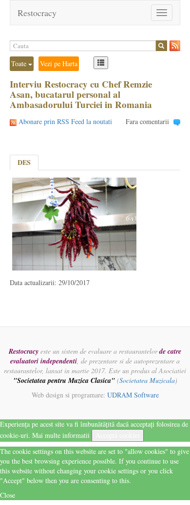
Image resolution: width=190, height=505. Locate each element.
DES (24, 162)
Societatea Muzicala (147, 380)
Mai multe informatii (61, 435)
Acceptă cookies (117, 435)
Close (7, 495)
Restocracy (37, 12)
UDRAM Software (133, 394)
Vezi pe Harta (58, 63)
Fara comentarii (147, 121)
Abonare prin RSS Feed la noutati (65, 121)
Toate (19, 63)
